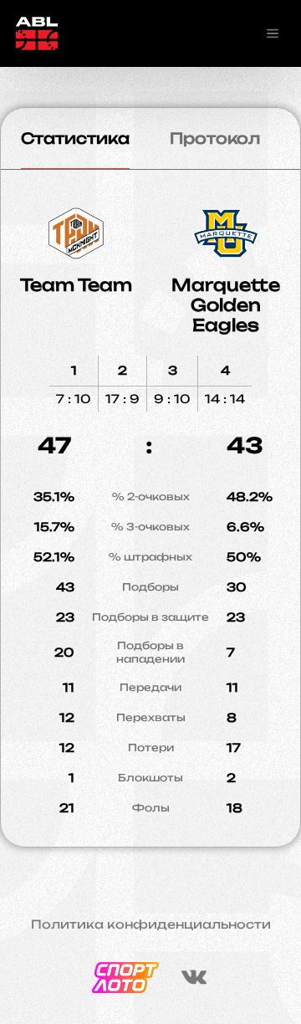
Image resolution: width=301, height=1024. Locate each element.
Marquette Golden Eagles (225, 304)
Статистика (75, 138)
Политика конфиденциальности (151, 924)
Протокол (215, 138)
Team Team (76, 284)
